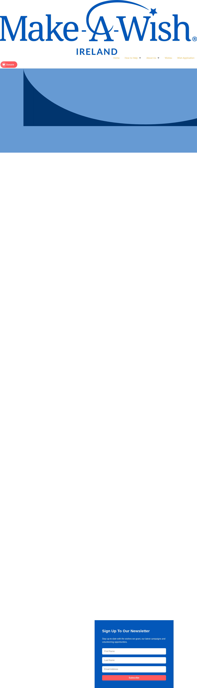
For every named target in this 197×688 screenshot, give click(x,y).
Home (116, 58)
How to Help (131, 58)
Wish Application (185, 58)
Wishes (168, 58)
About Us (151, 58)
